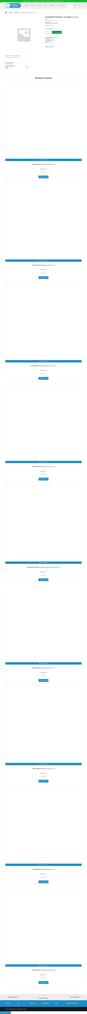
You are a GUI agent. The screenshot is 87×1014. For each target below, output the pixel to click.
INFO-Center (61, 5)
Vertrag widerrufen (5, 1012)
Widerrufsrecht (45, 1003)
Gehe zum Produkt (43, 177)
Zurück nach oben (43, 998)
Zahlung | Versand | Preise (72, 1003)
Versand (53, 25)
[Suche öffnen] (79, 5)
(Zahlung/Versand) (43, 172)
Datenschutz (32, 1003)
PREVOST (33, 5)
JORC (45, 5)
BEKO (40, 5)
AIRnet (26, 5)
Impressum (7, 1003)
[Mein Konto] (75, 5)
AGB (18, 1003)
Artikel (10, 12)
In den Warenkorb (57, 32)
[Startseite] (13, 5)
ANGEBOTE (52, 5)
